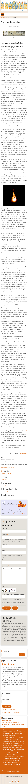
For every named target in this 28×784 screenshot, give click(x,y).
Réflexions (4, 480)
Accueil (2, 17)
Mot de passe (5, 699)
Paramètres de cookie (13, 771)
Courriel (4, 534)
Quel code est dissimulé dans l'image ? (13, 594)
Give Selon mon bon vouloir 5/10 (7, 459)
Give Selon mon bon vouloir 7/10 (9, 459)
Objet (3, 560)
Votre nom (5, 528)
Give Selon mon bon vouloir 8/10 (10, 459)
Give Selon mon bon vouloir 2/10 (3, 459)
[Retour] (12, 467)
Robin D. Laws (5, 486)
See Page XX (4, 492)
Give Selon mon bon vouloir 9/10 (12, 459)
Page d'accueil (6, 544)
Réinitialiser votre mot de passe (10, 712)
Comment (5, 566)
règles (3, 473)
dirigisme (8, 473)
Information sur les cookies (9, 767)
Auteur (4, 550)
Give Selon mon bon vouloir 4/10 (6, 459)
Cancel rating (1, 459)
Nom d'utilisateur (6, 693)
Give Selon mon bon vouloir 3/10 (5, 459)
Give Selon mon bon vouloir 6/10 (8, 459)
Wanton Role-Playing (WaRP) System (11, 722)
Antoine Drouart (6, 498)
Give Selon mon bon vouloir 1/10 (2, 459)
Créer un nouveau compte (8, 709)
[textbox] (14, 577)
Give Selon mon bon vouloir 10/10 (13, 459)
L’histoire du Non (6, 720)
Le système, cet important (17, 514)
